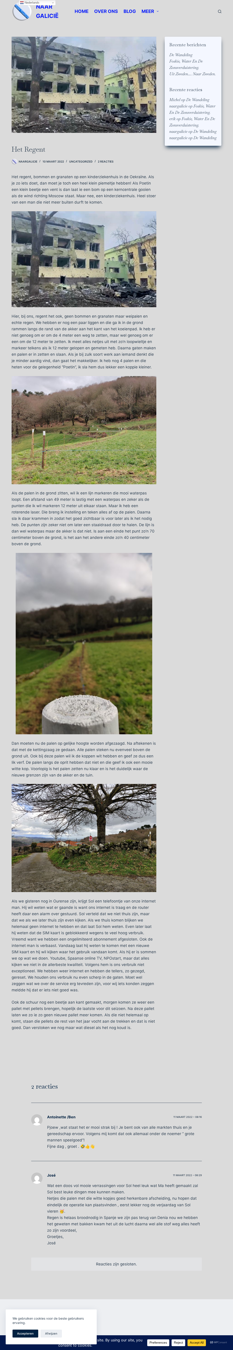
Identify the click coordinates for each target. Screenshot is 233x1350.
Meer (148, 11)
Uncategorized (81, 161)
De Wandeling (180, 54)
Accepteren (25, 1333)
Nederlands (31, 2)
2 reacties (106, 161)
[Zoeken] (219, 11)
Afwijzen (51, 1333)
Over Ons (106, 11)
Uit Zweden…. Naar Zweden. (192, 73)
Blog (130, 11)
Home (82, 11)
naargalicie (178, 106)
